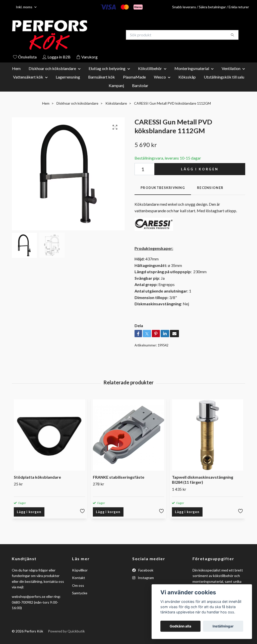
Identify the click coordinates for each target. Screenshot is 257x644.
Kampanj (116, 86)
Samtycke (79, 593)
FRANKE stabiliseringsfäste (118, 477)
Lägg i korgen (200, 170)
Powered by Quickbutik (66, 632)
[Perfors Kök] (70, 35)
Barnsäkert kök (101, 77)
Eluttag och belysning (107, 68)
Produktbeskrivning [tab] (163, 188)
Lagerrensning (68, 77)
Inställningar (223, 626)
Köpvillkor (80, 570)
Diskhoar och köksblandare (52, 68)
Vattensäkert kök (28, 77)
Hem (16, 68)
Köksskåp (187, 77)
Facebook (145, 570)
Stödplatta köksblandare (37, 477)
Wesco (160, 77)
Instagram (145, 578)
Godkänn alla (180, 626)
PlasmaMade (134, 77)
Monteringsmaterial (191, 68)
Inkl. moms (24, 7)
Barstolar (140, 86)
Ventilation (231, 68)
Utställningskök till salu (224, 77)
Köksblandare (116, 104)
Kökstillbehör (150, 68)
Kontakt (78, 578)
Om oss (78, 586)
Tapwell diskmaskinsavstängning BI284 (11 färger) (202, 480)
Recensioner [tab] (210, 188)
